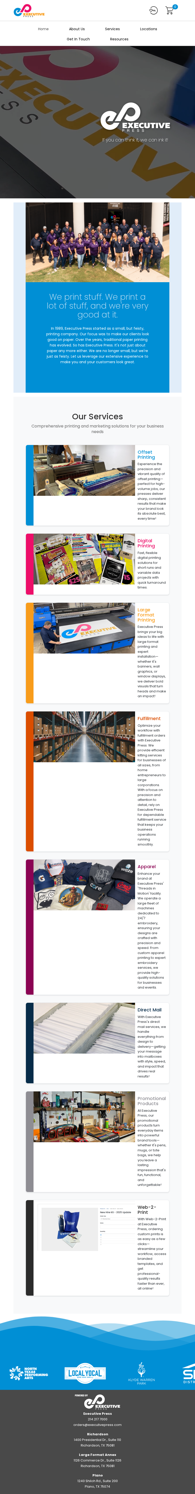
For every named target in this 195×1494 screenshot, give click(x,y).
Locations (148, 28)
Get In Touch (78, 39)
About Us (77, 28)
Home (43, 28)
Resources (119, 39)
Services (112, 28)
